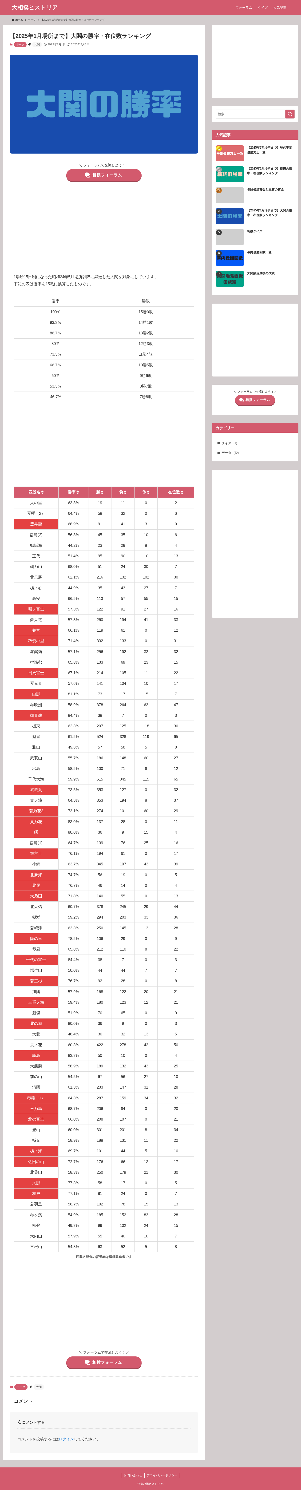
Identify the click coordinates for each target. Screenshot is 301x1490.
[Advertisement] (104, 230)
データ (20, 44)
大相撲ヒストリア (35, 7)
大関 (37, 44)
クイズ (229, 443)
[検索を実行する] (290, 114)
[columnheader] (36, 492)
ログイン (66, 1439)
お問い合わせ (133, 1475)
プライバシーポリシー (162, 1475)
